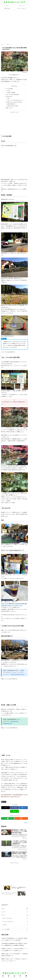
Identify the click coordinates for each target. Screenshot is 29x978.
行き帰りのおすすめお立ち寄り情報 (13, 102)
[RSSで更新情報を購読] (21, 818)
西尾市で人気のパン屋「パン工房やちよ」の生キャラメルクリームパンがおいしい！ (14, 959)
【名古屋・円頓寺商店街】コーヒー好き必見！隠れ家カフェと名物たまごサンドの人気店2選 (14, 939)
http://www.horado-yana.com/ (17, 674)
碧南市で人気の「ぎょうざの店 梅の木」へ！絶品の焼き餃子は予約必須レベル (14, 954)
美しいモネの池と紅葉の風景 (12, 94)
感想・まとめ (9, 107)
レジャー (4, 801)
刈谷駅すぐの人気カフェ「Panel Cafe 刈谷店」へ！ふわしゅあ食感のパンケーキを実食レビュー (14, 949)
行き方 (8, 90)
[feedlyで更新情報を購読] (7, 818)
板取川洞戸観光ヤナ (11, 104)
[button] (26, 929)
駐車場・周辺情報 (11, 92)
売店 (8, 98)
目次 (13, 86)
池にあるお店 (9, 96)
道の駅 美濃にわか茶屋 (12, 105)
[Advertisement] (14, 25)
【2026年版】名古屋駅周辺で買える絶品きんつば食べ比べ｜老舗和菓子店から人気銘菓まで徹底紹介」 (14, 944)
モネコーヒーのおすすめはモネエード (15, 100)
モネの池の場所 (9, 88)
